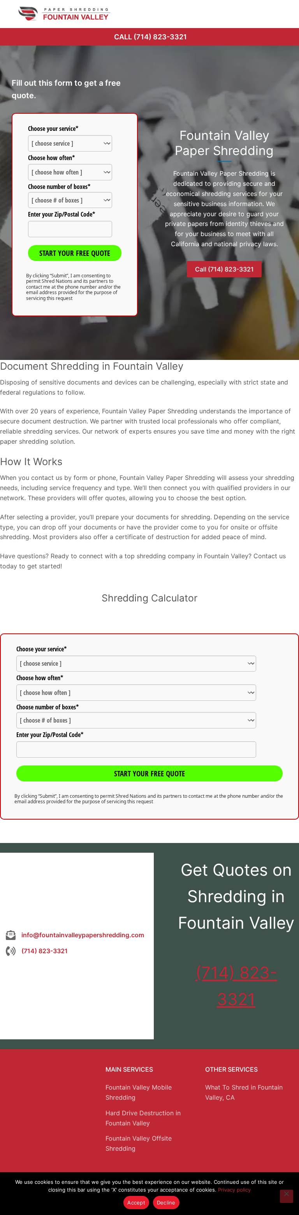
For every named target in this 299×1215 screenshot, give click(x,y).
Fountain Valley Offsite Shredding (139, 1143)
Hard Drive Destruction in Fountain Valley (143, 1118)
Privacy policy (234, 1190)
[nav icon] (282, 13)
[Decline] (286, 1196)
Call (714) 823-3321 (150, 37)
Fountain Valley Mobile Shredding (139, 1092)
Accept (136, 1202)
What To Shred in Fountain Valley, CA (244, 1092)
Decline (166, 1202)
